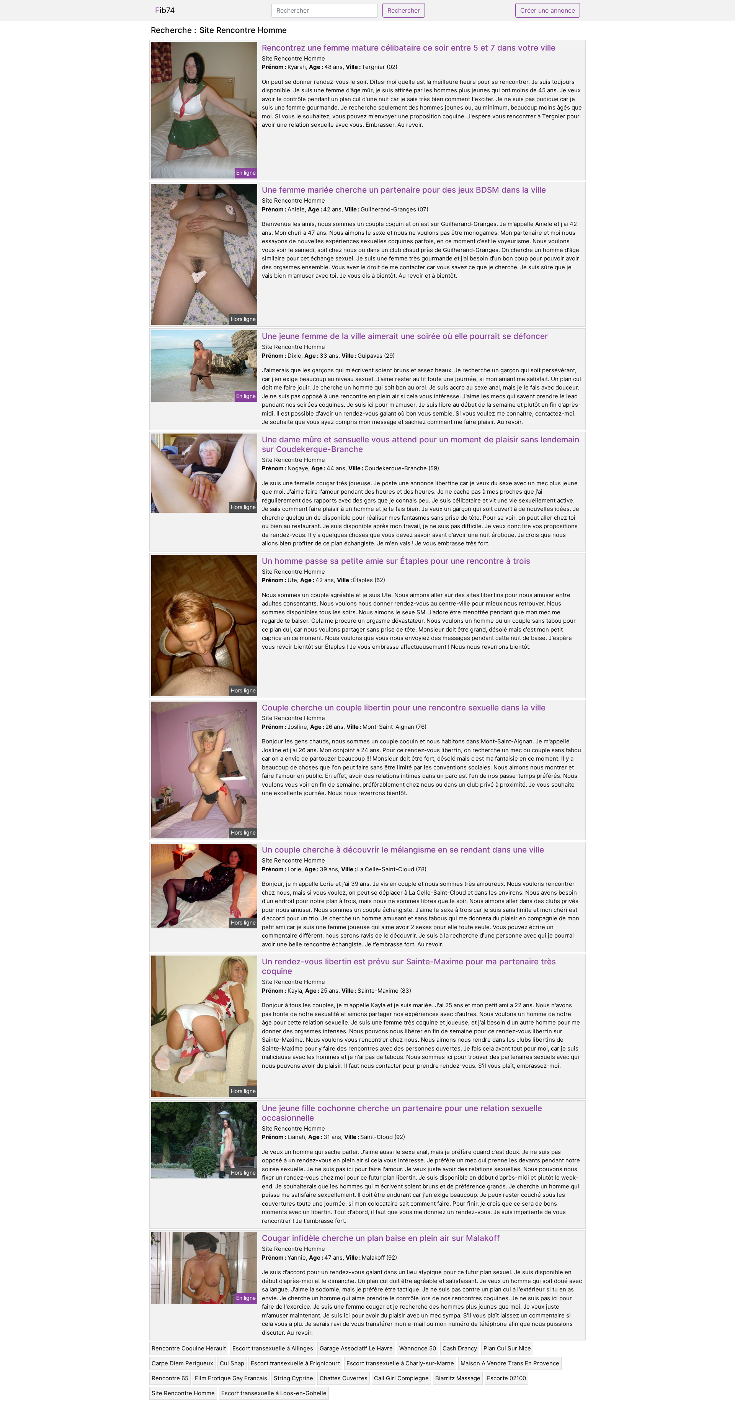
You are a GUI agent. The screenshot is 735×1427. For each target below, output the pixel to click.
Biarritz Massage (457, 1378)
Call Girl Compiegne (401, 1378)
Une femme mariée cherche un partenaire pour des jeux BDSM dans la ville (404, 190)
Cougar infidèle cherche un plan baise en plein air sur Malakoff (381, 1238)
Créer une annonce (547, 10)
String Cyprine (293, 1378)
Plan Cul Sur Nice (507, 1348)
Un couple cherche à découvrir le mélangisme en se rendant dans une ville (403, 849)
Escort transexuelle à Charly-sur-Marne (400, 1363)
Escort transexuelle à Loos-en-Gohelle (274, 1393)
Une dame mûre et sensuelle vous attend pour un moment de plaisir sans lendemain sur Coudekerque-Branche (420, 444)
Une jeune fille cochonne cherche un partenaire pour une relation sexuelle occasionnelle (402, 1113)
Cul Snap (232, 1363)
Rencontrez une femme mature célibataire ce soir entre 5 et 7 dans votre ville (408, 47)
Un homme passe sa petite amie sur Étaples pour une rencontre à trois (396, 561)
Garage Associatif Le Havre (356, 1348)
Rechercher (403, 10)
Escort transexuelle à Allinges (272, 1348)
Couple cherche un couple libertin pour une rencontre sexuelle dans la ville (404, 707)
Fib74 (165, 10)
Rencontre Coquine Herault (189, 1348)
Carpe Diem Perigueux (182, 1363)
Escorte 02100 (506, 1378)
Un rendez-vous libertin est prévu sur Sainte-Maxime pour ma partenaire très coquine (409, 966)
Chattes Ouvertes (344, 1378)
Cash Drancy (460, 1348)
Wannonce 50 (417, 1348)
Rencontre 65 (170, 1378)
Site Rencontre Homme (183, 1393)
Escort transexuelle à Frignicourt (295, 1363)
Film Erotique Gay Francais (231, 1378)
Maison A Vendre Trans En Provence (510, 1363)
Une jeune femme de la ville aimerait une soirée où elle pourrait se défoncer (405, 336)
